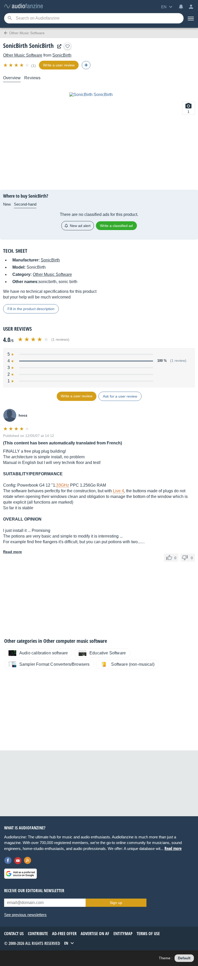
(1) (33, 66)
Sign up (116, 903)
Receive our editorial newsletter (34, 890)
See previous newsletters (25, 914)
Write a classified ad (116, 226)
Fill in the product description (30, 309)
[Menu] (191, 18)
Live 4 (118, 491)
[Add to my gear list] (67, 46)
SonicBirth (61, 55)
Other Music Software (22, 55)
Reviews (32, 78)
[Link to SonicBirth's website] (58, 46)
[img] (16, 65)
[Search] (9, 18)
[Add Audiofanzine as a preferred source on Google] (20, 873)
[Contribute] (86, 65)
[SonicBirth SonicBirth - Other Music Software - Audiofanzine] (23, 6)
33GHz (62, 485)
